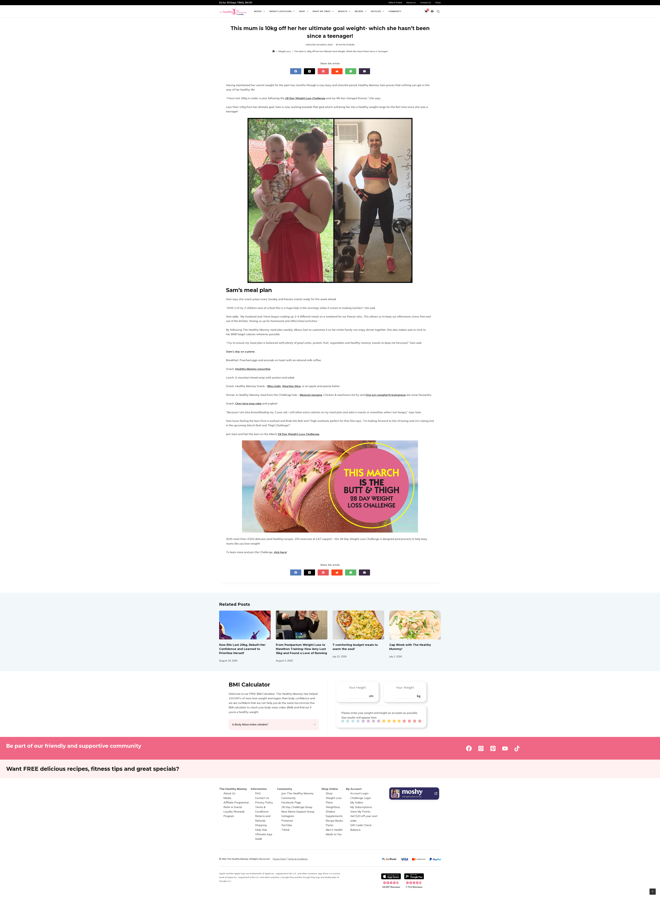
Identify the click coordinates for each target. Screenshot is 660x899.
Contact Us (425, 2)
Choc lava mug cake (248, 403)
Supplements (334, 816)
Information (259, 789)
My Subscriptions (361, 807)
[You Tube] (505, 748)
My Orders (356, 802)
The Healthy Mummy (233, 789)
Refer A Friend (395, 2)
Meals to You (334, 834)
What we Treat (321, 11)
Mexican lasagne (311, 395)
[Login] (432, 11)
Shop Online (329, 789)
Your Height (357, 687)
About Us (411, 2)
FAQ (258, 793)
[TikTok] (517, 748)
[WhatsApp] (350, 71)
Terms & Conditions (298, 859)
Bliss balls (274, 386)
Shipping (261, 825)
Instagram (287, 816)
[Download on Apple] (391, 876)
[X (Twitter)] (309, 71)
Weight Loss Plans (280, 11)
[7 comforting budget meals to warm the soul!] (358, 625)
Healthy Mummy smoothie (252, 369)
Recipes (359, 11)
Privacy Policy (264, 802)
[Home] (273, 51)
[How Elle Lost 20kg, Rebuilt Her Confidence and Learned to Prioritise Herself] (245, 625)
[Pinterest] (323, 71)
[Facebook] (295, 71)
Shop (302, 11)
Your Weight (405, 687)
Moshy (258, 11)
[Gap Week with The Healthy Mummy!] (415, 625)
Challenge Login (360, 798)
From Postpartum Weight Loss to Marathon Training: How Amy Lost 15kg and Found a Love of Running (301, 649)
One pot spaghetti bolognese (385, 395)
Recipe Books (334, 820)
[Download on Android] (414, 876)
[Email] (364, 71)
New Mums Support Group (297, 811)
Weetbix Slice (291, 386)
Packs (329, 825)
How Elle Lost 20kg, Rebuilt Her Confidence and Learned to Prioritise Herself (242, 649)
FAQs (438, 2)
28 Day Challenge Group (296, 807)
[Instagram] (481, 748)
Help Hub (261, 829)
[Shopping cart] (425, 11)
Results (342, 11)
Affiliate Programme (236, 802)
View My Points (360, 811)
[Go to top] (653, 892)
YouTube (286, 825)
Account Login (359, 793)
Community (394, 11)
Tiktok (285, 829)
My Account (354, 789)
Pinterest (287, 820)
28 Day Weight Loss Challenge (305, 98)
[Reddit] (337, 71)
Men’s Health (334, 829)
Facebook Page (291, 802)
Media (227, 798)
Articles (376, 11)
